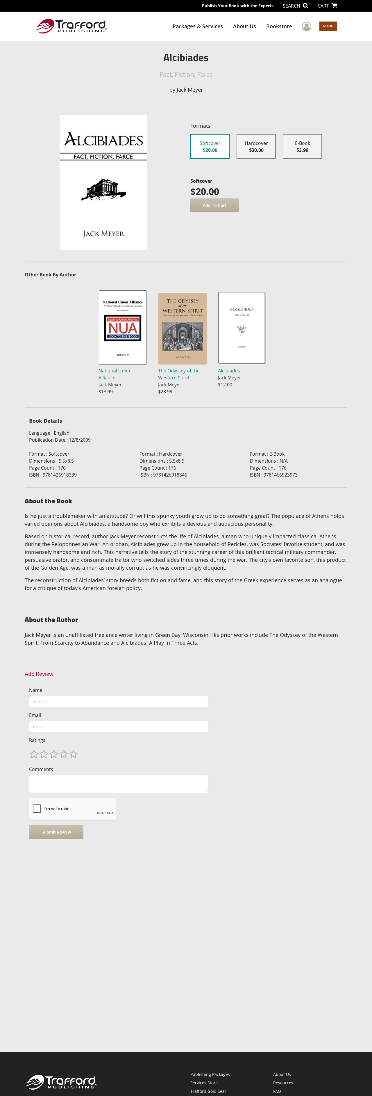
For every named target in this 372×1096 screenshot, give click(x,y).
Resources (283, 1083)
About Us (244, 26)
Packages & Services (198, 26)
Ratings (37, 740)
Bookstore (279, 26)
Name (35, 690)
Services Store (204, 1083)
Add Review (39, 673)
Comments (41, 769)
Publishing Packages (210, 1074)
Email (35, 715)
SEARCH (292, 6)
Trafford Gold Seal (208, 1091)
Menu (328, 26)
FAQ (277, 1091)
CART (324, 6)
